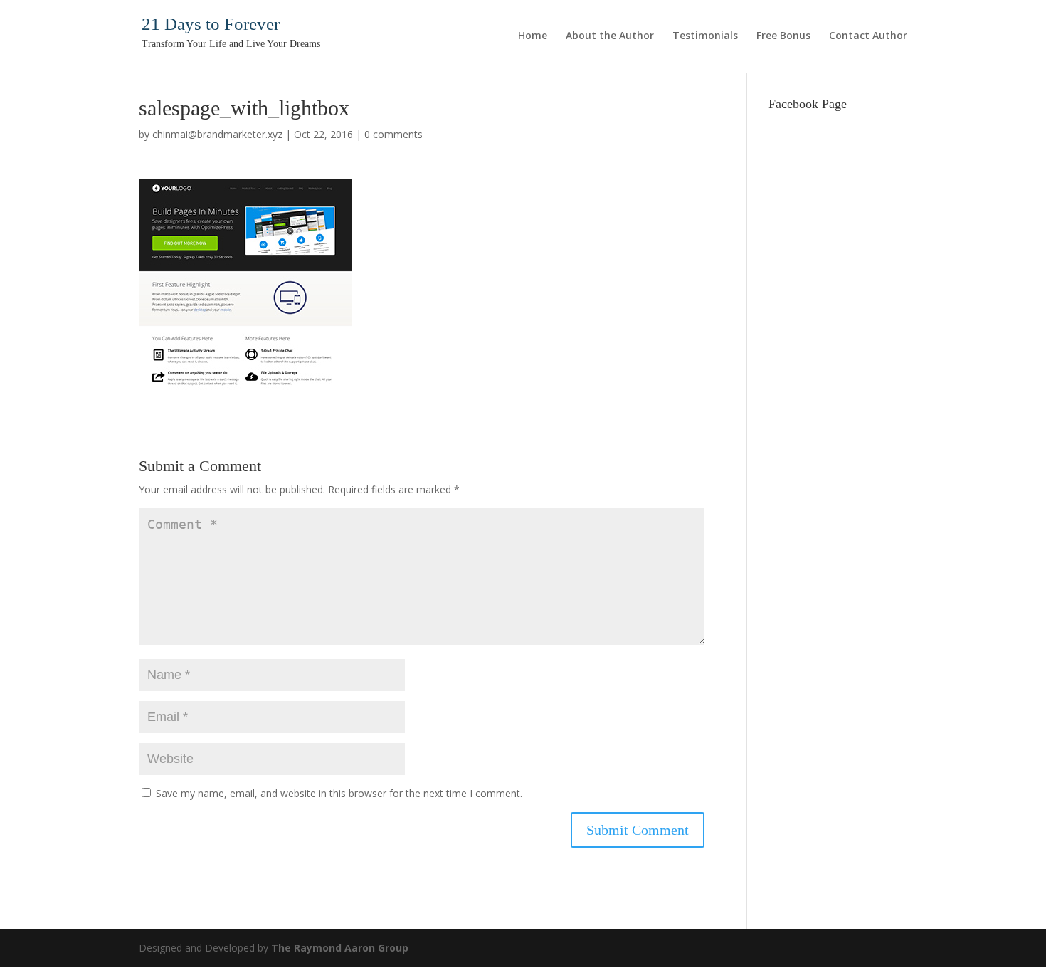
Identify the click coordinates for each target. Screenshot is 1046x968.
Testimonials (705, 36)
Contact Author (868, 36)
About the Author (610, 36)
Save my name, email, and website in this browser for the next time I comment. (339, 793)
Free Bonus (783, 36)
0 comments (393, 134)
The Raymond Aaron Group (339, 947)
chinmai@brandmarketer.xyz (217, 134)
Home (532, 36)
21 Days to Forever (211, 23)
